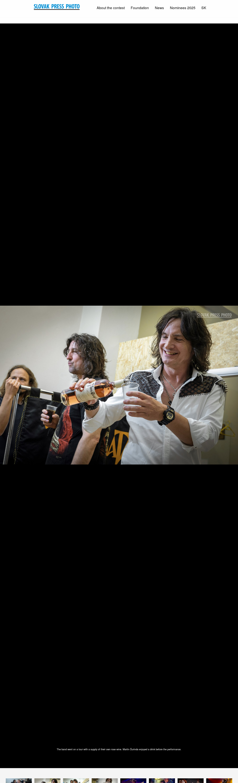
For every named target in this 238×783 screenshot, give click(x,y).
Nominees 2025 (182, 7)
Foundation (140, 7)
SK (203, 7)
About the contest (111, 7)
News (159, 7)
